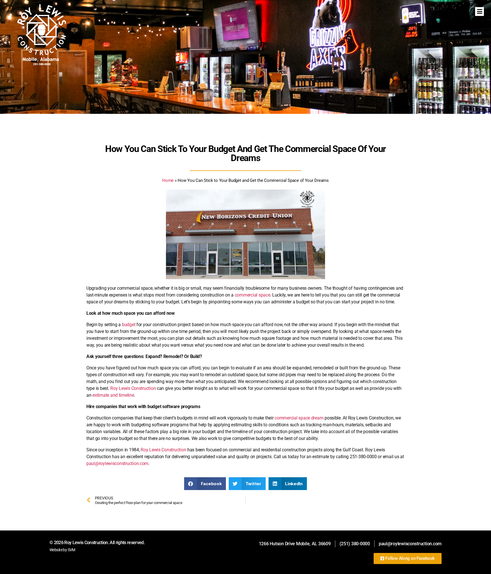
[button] (205, 483)
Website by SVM (62, 550)
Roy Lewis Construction (133, 388)
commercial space (252, 295)
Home (168, 180)
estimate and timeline (113, 395)
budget (128, 324)
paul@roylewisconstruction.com (117, 463)
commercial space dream (298, 418)
